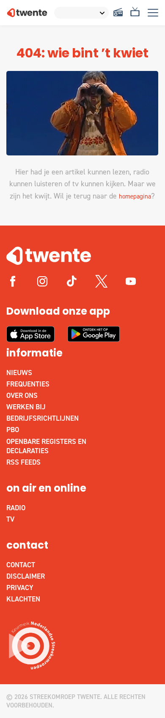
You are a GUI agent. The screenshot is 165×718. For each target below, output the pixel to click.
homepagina (135, 196)
